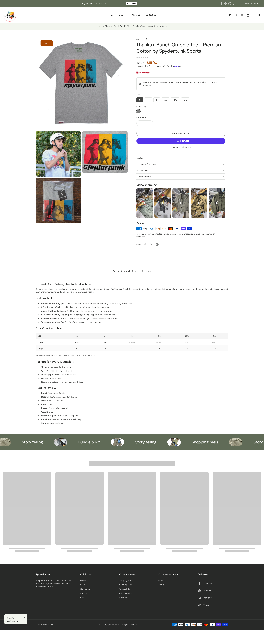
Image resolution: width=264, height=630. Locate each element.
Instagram (208, 598)
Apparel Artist (113, 624)
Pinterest (207, 590)
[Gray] (138, 111)
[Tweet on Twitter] (151, 244)
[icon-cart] (248, 15)
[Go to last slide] (4, 3)
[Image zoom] (82, 84)
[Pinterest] (225, 3)
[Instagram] (230, 3)
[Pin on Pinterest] (157, 244)
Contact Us (85, 589)
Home (99, 26)
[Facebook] (221, 3)
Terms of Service (126, 589)
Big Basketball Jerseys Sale (101, 3)
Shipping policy (126, 580)
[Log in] (242, 15)
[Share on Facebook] (145, 244)
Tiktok (206, 605)
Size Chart (123, 597)
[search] (236, 15)
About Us (84, 593)
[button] (181, 133)
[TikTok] (234, 3)
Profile (161, 584)
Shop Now (131, 3)
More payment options (181, 147)
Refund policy (125, 584)
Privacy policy (125, 593)
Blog (82, 597)
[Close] (24, 618)
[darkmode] (257, 15)
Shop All (83, 584)
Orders (161, 580)
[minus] (139, 123)
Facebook (208, 583)
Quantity (141, 117)
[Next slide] (214, 3)
